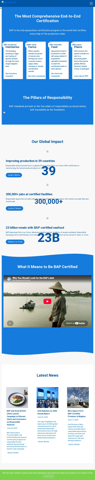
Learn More (14, 175)
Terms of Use (87, 473)
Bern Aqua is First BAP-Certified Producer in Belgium (77, 414)
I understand (48, 476)
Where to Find (15, 242)
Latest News (14, 208)
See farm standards (36, 76)
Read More (13, 453)
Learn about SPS (81, 76)
